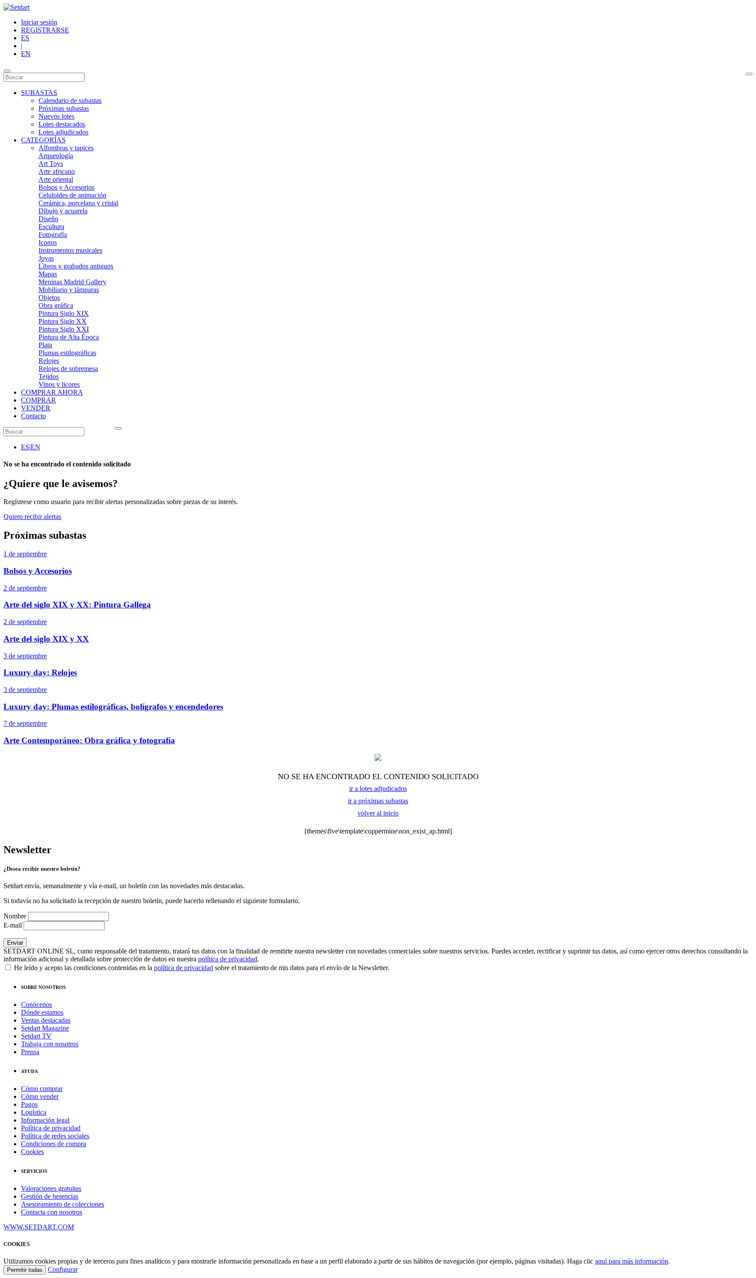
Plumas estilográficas (67, 353)
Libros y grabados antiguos (75, 266)
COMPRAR (38, 400)
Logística (33, 1112)
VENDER (35, 408)
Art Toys (50, 163)
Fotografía (52, 234)
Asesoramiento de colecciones (62, 1204)
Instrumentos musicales (70, 250)
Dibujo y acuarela (63, 211)
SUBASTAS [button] (39, 92)
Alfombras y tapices (66, 148)
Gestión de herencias (49, 1196)
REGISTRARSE (45, 30)
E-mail (13, 925)
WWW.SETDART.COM (39, 1227)
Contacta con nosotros (51, 1212)
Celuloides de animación (72, 195)
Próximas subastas (63, 108)
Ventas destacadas (45, 1020)
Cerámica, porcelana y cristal (78, 203)
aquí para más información (631, 1261)
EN (26, 53)
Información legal (45, 1120)
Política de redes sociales (55, 1136)
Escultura (51, 226)
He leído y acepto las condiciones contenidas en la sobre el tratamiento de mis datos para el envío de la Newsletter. (200, 967)
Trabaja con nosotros (49, 1044)
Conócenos (36, 1004)
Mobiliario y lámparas (68, 289)
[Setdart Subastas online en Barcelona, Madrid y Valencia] (17, 7)
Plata (45, 345)
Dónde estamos (42, 1012)
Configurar (63, 1269)
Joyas (46, 258)
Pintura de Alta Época (68, 337)
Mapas (47, 274)
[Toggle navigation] (7, 71)
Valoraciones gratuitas (51, 1188)
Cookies (32, 1151)
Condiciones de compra (53, 1143)
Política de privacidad (50, 1128)
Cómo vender (40, 1096)
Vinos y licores (59, 384)
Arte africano (56, 171)
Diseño (48, 218)
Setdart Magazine (45, 1028)
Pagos (29, 1104)
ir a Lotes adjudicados (378, 788)
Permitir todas (24, 1270)
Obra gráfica (55, 305)
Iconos (47, 242)
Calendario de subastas (70, 100)
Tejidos (48, 376)
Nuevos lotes (56, 116)
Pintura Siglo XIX (63, 313)
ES (25, 38)
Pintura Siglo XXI (63, 329)
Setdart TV (36, 1036)
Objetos (49, 297)
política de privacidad (227, 959)
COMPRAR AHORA (52, 392)
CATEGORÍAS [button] (43, 140)
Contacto (33, 416)
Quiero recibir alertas (32, 516)
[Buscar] (749, 74)
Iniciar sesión (39, 22)
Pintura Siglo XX (62, 321)
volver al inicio (378, 813)
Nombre (15, 916)
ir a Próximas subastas (378, 801)
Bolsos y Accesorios (66, 187)
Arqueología (55, 155)
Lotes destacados (61, 124)
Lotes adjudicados (63, 132)
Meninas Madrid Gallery (72, 282)
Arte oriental (55, 179)
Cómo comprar (42, 1088)
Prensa (30, 1052)
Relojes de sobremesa (68, 368)
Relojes (48, 360)
